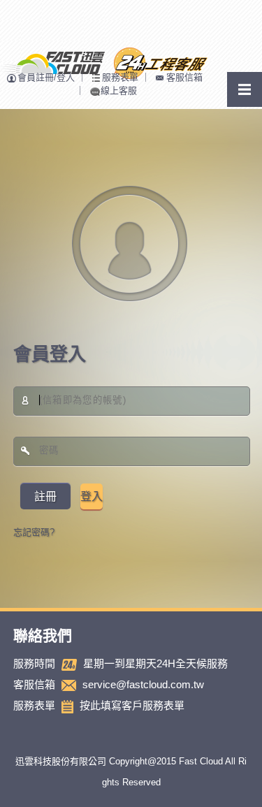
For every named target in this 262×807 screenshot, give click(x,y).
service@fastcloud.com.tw (143, 684)
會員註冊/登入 (46, 77)
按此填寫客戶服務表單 (132, 705)
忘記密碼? (33, 532)
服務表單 (120, 77)
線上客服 (119, 90)
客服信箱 (184, 77)
